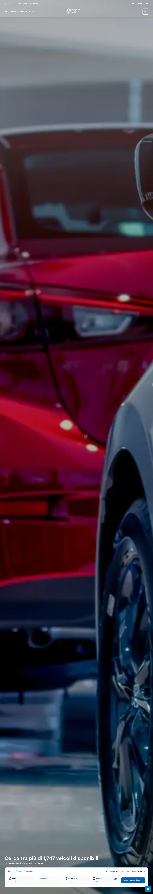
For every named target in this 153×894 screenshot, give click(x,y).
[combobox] (22, 881)
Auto (7, 11)
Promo (31, 11)
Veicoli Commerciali (25, 871)
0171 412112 (12, 4)
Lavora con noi (142, 4)
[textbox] (22, 881)
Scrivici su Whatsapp (30, 4)
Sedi (132, 4)
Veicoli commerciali (19, 11)
